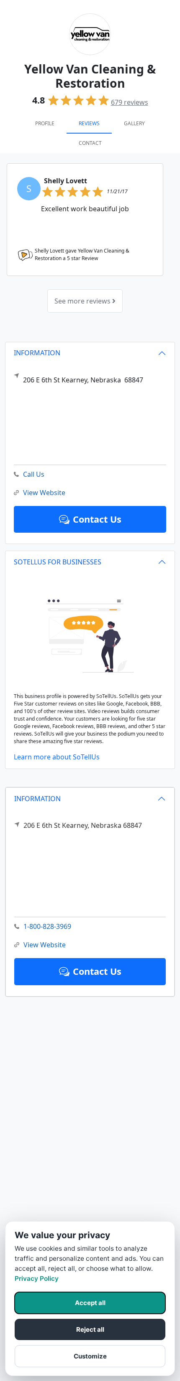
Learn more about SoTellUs (57, 756)
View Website (44, 944)
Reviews (89, 123)
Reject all (90, 1329)
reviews (129, 102)
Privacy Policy (37, 1278)
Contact (90, 143)
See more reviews (83, 301)
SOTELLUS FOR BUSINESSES (57, 562)
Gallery (134, 123)
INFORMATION (37, 798)
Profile (44, 123)
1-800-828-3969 (47, 926)
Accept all (90, 1303)
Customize (90, 1356)
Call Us (33, 474)
